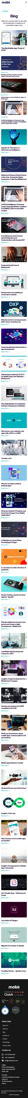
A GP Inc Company (14, 1094)
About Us (5, 1025)
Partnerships (6, 1042)
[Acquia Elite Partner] (5, 1010)
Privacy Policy (7, 1045)
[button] (25, 2)
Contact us (6, 1035)
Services (5, 1029)
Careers (5, 1039)
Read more (5, 152)
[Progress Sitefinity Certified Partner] (15, 1010)
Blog (4, 1032)
